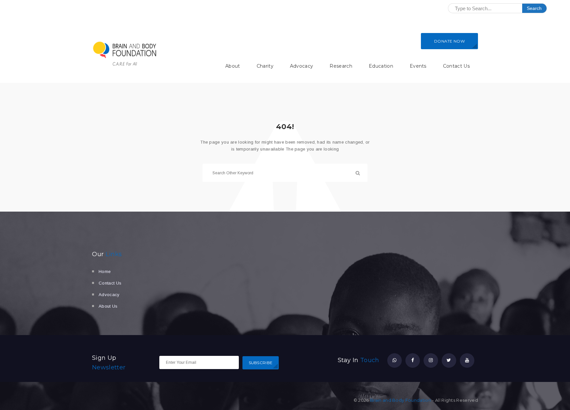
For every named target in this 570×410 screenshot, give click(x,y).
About (232, 66)
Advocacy (301, 66)
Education (381, 66)
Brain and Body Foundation (400, 400)
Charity (265, 66)
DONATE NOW (449, 41)
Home (105, 271)
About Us (108, 306)
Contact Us (456, 66)
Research (341, 66)
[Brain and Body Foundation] (125, 53)
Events (418, 66)
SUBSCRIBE (261, 362)
